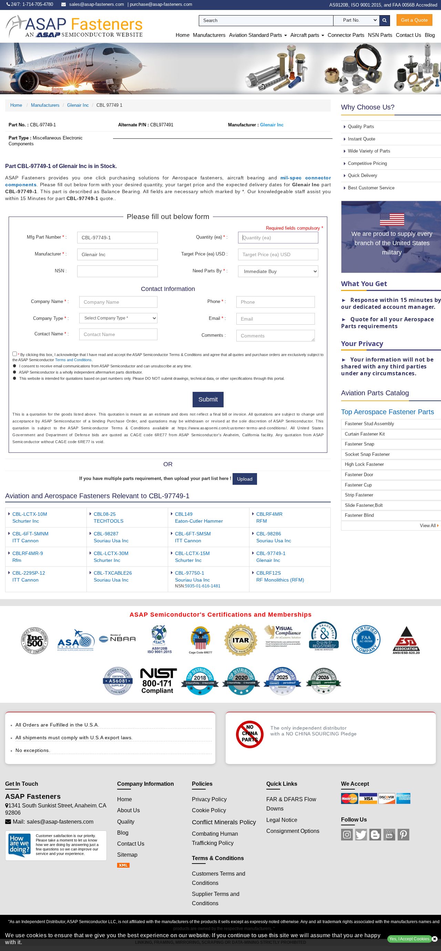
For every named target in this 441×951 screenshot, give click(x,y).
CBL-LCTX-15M (192, 553)
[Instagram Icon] (347, 834)
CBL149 (184, 514)
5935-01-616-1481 (202, 586)
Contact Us (408, 35)
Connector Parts (346, 35)
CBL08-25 (105, 514)
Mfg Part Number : (47, 237)
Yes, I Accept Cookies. (409, 939)
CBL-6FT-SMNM (30, 533)
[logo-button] (74, 26)
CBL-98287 (106, 533)
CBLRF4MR (269, 514)
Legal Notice (281, 820)
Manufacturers (209, 35)
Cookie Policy (209, 810)
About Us (128, 810)
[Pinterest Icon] (403, 834)
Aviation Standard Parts (256, 35)
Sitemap (127, 855)
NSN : (61, 270)
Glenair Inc (78, 105)
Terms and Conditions (73, 360)
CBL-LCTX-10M (29, 514)
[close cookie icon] (435, 939)
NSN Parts (380, 35)
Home (182, 35)
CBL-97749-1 (271, 553)
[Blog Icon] (375, 834)
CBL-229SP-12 (28, 573)
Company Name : (50, 301)
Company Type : (51, 318)
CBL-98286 (268, 533)
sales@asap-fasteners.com (96, 4)
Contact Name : (51, 333)
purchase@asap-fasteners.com (161, 4)
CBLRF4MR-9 (27, 553)
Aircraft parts (305, 35)
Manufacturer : (51, 254)
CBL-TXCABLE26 (113, 573)
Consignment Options (292, 831)
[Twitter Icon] (361, 834)
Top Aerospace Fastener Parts (387, 412)
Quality (125, 822)
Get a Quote (414, 20)
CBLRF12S (268, 573)
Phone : (216, 301)
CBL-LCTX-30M (111, 553)
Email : (217, 318)
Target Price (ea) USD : (204, 254)
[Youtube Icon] (389, 834)
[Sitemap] (125, 866)
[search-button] (384, 20)
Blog (430, 35)
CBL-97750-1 (189, 573)
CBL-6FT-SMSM (193, 533)
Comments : (214, 335)
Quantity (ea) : (212, 237)
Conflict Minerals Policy (224, 822)
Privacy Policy (209, 799)
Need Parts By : (210, 270)
